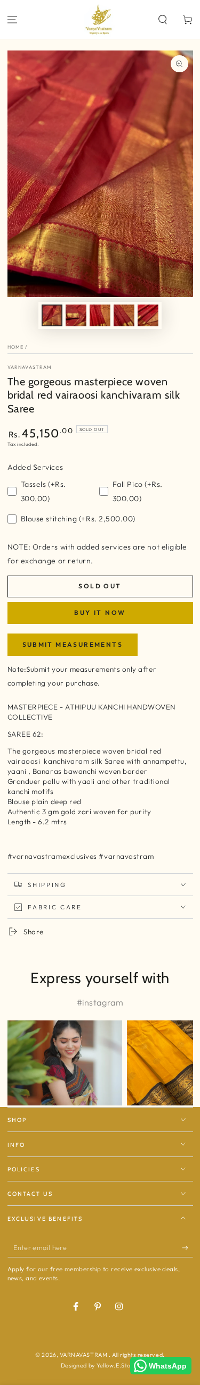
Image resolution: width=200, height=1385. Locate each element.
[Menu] (12, 19)
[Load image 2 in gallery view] (76, 315)
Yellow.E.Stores (118, 1365)
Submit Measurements (72, 644)
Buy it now (100, 613)
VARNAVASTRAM (29, 367)
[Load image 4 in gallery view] (124, 315)
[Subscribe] (187, 1248)
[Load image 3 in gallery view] (100, 315)
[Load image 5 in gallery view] (148, 315)
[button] (162, 19)
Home (15, 347)
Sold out (99, 586)
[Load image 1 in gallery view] (52, 315)
